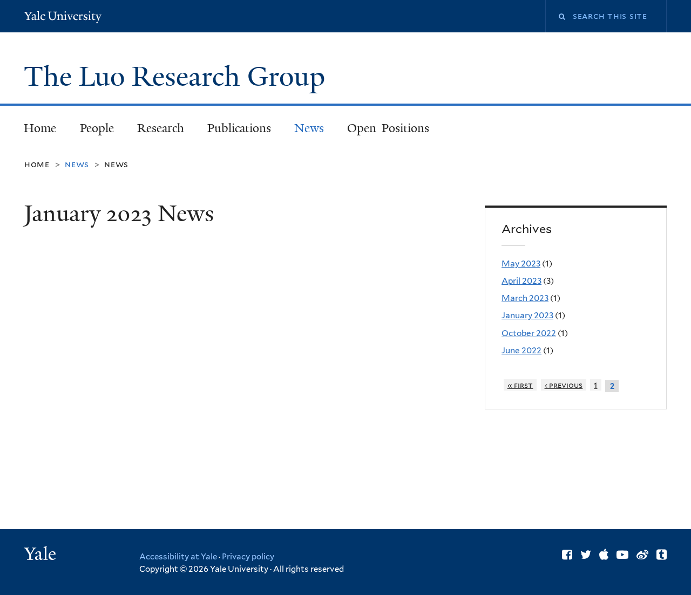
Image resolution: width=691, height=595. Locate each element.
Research (160, 128)
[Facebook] (567, 554)
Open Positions (388, 128)
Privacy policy (248, 557)
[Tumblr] (661, 554)
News (309, 128)
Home (40, 128)
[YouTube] (622, 554)
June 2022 (521, 350)
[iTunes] (603, 554)
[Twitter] (585, 554)
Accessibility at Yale (178, 557)
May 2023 (521, 263)
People (97, 128)
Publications (239, 128)
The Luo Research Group (178, 76)
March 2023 (525, 298)
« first (520, 384)
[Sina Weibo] (642, 554)
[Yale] (41, 555)
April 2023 (521, 281)
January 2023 (527, 315)
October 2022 (529, 333)
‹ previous (564, 384)
